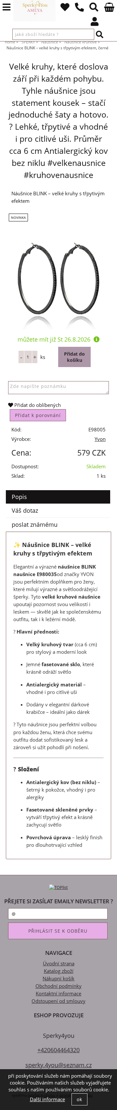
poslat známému (35, 524)
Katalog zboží (58, 971)
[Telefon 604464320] (79, 8)
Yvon (100, 439)
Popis (19, 497)
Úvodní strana (58, 963)
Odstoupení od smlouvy (58, 1001)
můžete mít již (54, 339)
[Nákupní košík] (109, 10)
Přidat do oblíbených (37, 405)
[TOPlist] (58, 887)
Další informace (47, 1099)
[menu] (6, 7)
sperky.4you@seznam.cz (58, 1065)
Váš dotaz (25, 510)
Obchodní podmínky (58, 986)
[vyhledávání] (94, 8)
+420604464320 (58, 1050)
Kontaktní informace (58, 993)
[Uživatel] (65, 8)
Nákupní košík (58, 978)
